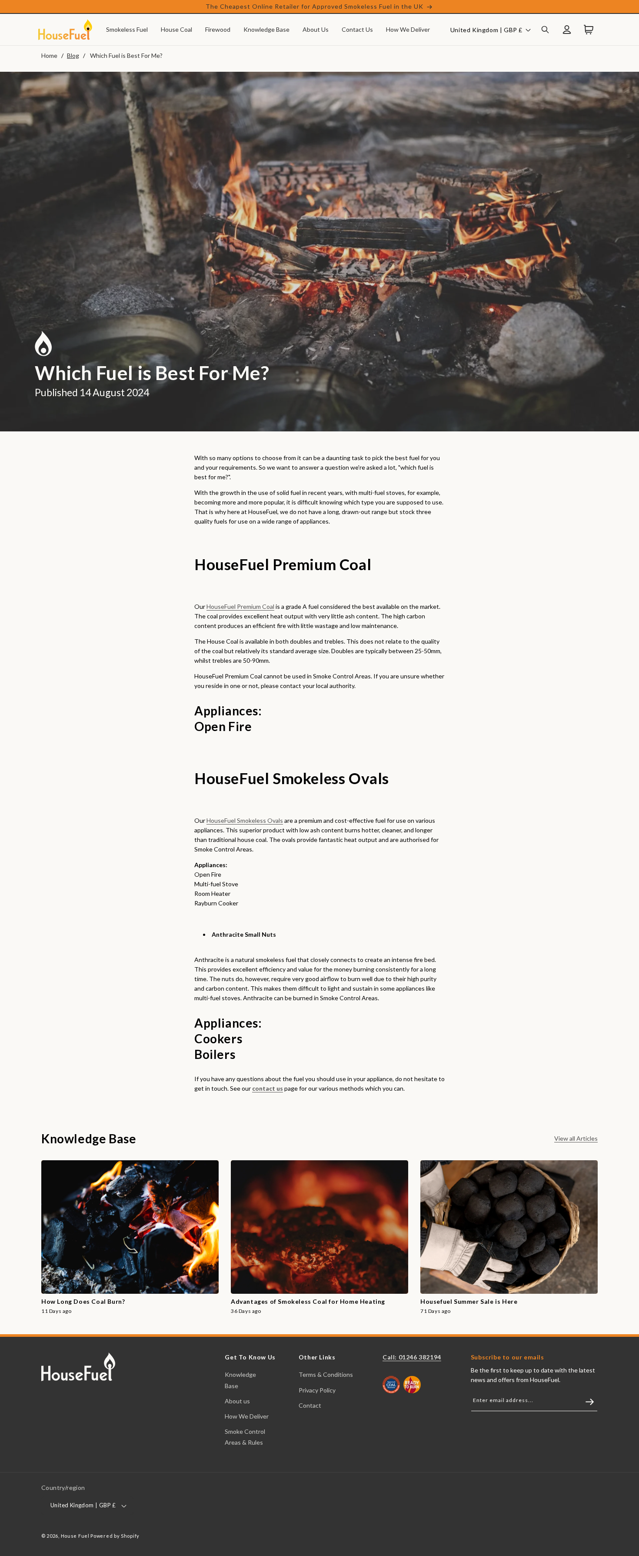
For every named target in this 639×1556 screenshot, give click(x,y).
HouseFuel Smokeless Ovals (244, 820)
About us (237, 1401)
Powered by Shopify (115, 1536)
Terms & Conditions (326, 1374)
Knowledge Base (240, 1380)
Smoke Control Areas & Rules (245, 1437)
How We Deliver (247, 1416)
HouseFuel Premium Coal (240, 606)
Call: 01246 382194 (412, 1357)
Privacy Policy (317, 1390)
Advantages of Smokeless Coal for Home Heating (308, 1301)
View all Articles (576, 1138)
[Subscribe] (585, 1402)
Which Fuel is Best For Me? (126, 55)
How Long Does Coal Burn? (83, 1301)
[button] (127, 29)
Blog (73, 55)
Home (49, 55)
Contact (310, 1405)
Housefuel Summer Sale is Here (468, 1301)
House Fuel (75, 1536)
